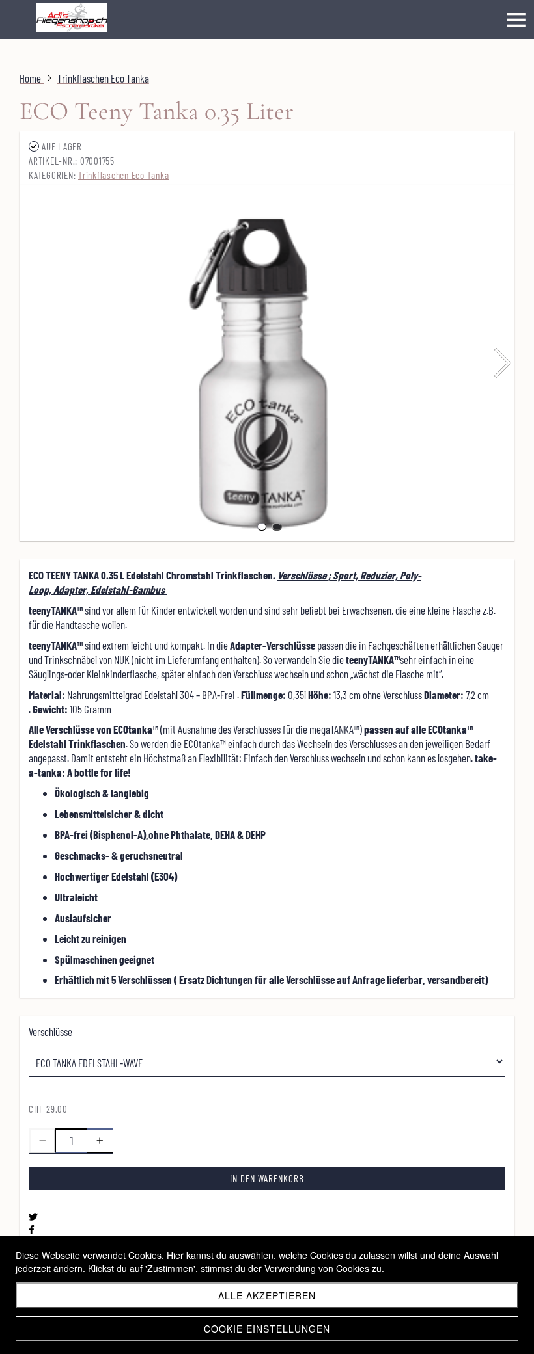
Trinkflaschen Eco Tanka (123, 175)
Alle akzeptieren (267, 1295)
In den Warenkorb (267, 1178)
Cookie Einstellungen (267, 1328)
